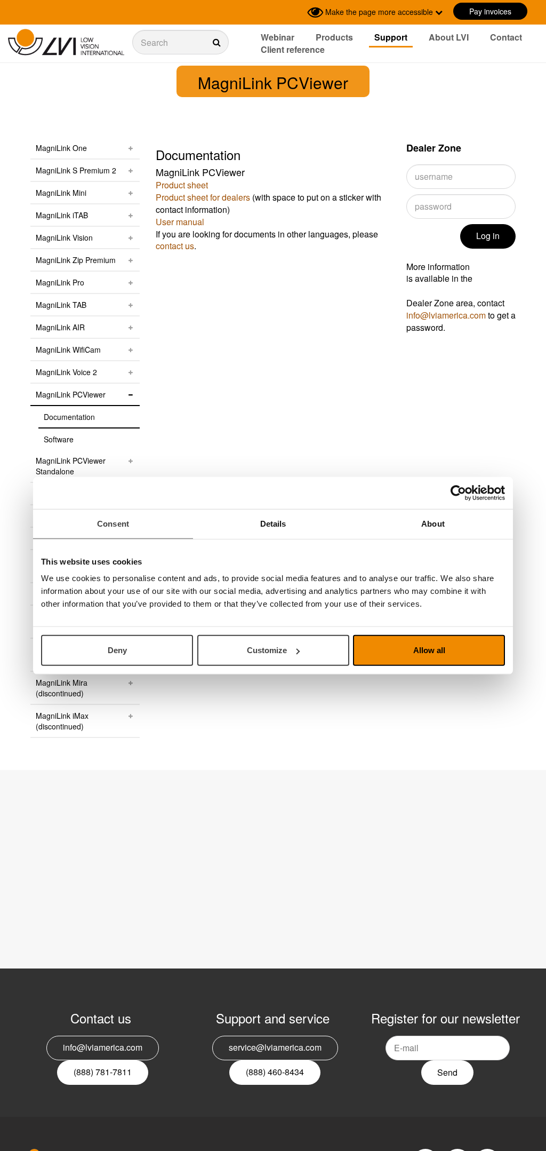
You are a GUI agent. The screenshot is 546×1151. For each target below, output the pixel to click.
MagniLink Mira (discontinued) (61, 687)
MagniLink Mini (61, 192)
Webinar (277, 37)
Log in (488, 235)
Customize (267, 650)
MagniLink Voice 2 (66, 372)
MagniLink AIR (60, 327)
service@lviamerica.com (275, 1047)
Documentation (69, 416)
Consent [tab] (113, 523)
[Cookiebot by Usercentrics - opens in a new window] (458, 493)
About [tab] (433, 523)
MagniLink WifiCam (68, 349)
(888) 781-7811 (103, 1072)
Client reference (293, 49)
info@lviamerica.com (446, 315)
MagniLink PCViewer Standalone (71, 466)
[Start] (66, 42)
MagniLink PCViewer (71, 394)
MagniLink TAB (61, 304)
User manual (180, 222)
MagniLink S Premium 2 (76, 170)
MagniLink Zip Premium (76, 260)
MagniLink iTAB (62, 215)
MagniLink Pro (60, 282)
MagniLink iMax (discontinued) (62, 721)
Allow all (429, 650)
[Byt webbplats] (296, 12)
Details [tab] (273, 523)
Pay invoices (490, 11)
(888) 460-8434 (275, 1072)
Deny (117, 650)
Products (334, 37)
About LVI (449, 37)
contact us (175, 246)
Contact (506, 37)
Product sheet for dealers (203, 197)
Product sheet (182, 185)
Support (390, 37)
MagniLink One (61, 147)
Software (59, 439)
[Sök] (180, 42)
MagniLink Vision (64, 237)
